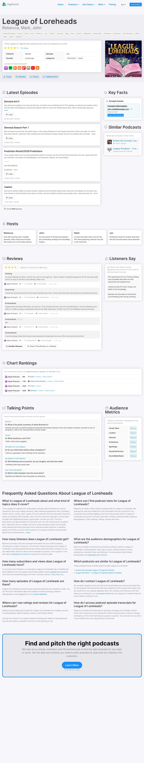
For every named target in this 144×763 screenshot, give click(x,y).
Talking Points (51, 77)
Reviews (22, 77)
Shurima (8, 421)
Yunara (7, 435)
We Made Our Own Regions (15, 447)
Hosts (8, 77)
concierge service (103, 593)
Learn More (72, 665)
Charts (35, 77)
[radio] (5, 48)
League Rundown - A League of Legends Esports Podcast (126, 148)
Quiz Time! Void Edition (13, 470)
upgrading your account (97, 555)
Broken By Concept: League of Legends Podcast (126, 141)
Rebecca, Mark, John (22, 27)
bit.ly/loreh (8, 170)
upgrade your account (20, 554)
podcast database (40, 594)
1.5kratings (24, 48)
